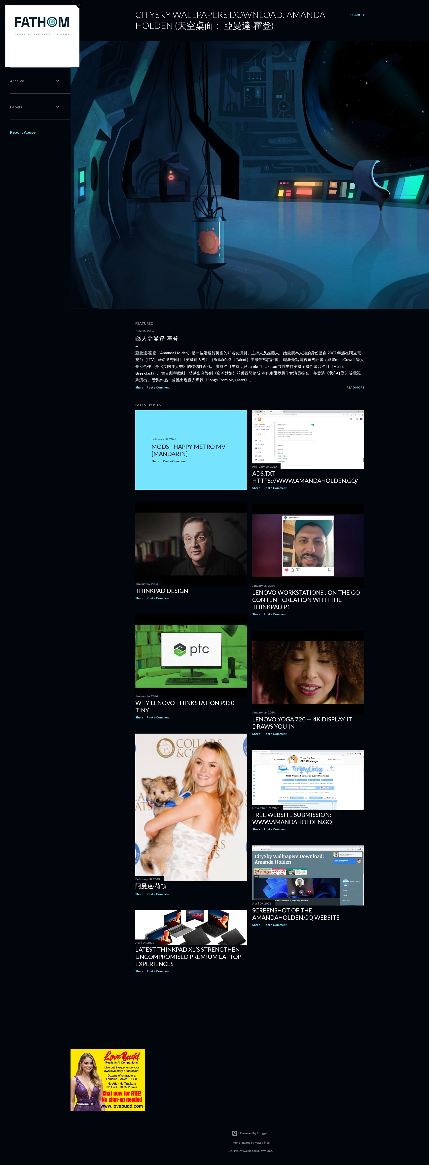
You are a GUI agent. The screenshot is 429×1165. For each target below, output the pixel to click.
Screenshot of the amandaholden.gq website (296, 913)
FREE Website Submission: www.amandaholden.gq (292, 818)
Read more (355, 387)
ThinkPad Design (161, 590)
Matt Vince (262, 1142)
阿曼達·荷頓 (151, 885)
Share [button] (139, 387)
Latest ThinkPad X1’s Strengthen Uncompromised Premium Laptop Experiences (188, 956)
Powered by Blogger (254, 1133)
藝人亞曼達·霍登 (157, 338)
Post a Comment (158, 387)
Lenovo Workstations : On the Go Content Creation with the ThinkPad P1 (306, 599)
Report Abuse (23, 132)
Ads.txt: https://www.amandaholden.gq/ (305, 477)
